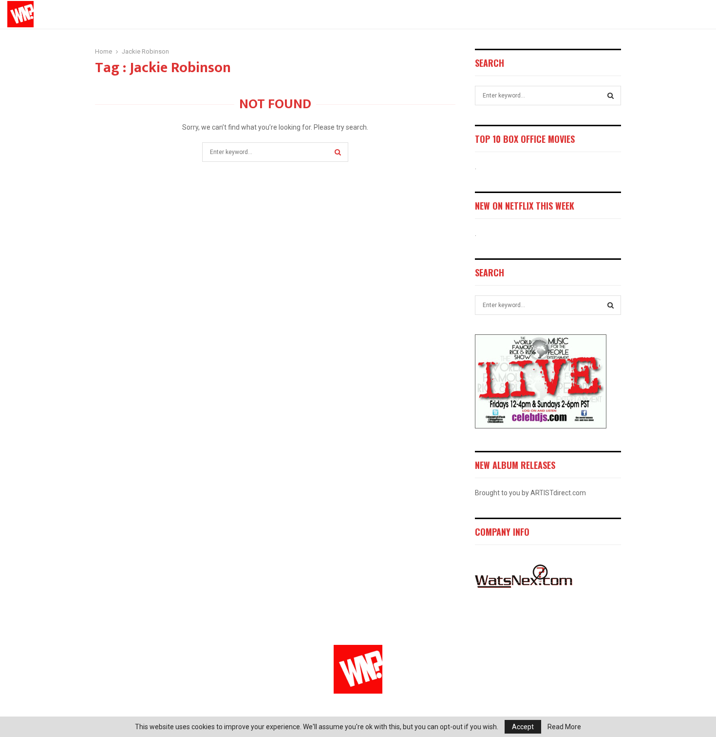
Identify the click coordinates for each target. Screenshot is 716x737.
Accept (523, 727)
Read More (564, 726)
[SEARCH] (610, 95)
